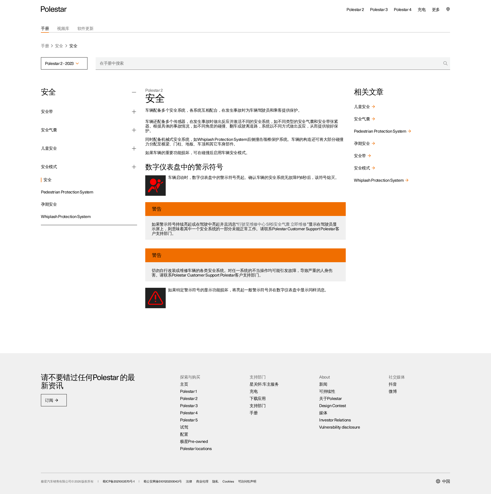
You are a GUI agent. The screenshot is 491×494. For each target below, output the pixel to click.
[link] (89, 179)
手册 (45, 46)
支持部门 (258, 406)
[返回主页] (54, 9)
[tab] (45, 29)
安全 (59, 46)
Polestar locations (196, 449)
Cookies (228, 481)
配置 (184, 434)
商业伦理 (202, 481)
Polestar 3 (189, 406)
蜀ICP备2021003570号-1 (119, 481)
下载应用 (258, 399)
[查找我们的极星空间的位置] (448, 9)
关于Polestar (330, 399)
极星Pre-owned (194, 442)
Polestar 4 (189, 413)
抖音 (393, 384)
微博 (393, 391)
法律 (189, 481)
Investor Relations (335, 420)
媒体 (323, 413)
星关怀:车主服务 (264, 384)
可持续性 (327, 391)
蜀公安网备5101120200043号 (162, 481)
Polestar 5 (189, 420)
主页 (184, 384)
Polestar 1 (188, 391)
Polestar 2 (154, 90)
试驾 (184, 427)
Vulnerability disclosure (339, 427)
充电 (254, 391)
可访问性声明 (247, 481)
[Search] (445, 63)
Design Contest (332, 406)
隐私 (215, 481)
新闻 (323, 384)
